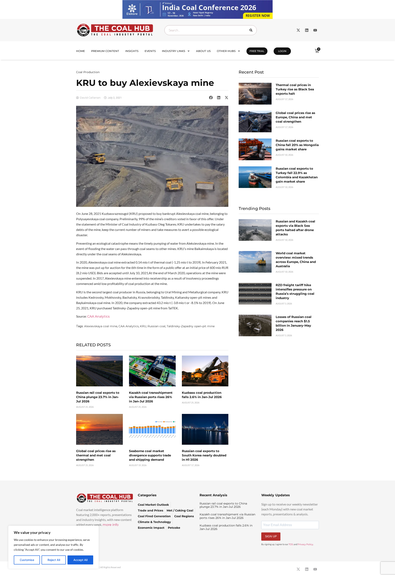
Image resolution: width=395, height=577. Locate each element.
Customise (27, 560)
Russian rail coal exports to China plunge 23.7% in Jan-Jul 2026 (97, 397)
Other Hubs (226, 51)
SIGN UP (271, 536)
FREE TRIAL (257, 51)
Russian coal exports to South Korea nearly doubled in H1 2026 (204, 455)
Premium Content (105, 51)
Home (80, 51)
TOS (291, 544)
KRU (143, 326)
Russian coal (156, 326)
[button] (211, 97)
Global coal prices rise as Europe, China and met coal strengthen (295, 117)
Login (282, 51)
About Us (203, 51)
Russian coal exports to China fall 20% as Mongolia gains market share (297, 145)
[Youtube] (315, 30)
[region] (53, 547)
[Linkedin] (306, 30)
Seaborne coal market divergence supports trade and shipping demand (150, 455)
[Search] (252, 30)
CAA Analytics (98, 316)
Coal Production (88, 72)
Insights (131, 51)
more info (110, 525)
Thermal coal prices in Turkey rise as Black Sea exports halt (295, 89)
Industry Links (173, 51)
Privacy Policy (305, 544)
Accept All (80, 560)
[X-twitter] (298, 30)
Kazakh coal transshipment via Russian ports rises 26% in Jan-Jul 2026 (151, 397)
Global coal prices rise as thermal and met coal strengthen (96, 455)
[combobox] (210, 30)
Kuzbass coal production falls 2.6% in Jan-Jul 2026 (226, 527)
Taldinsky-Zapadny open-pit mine (191, 326)
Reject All (54, 560)
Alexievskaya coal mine (100, 326)
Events (150, 51)
